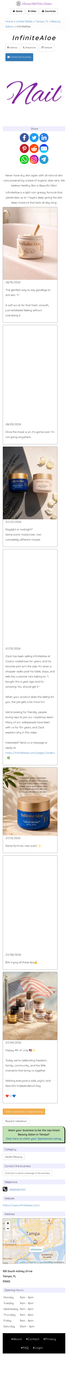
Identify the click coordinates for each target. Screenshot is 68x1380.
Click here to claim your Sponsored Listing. (34, 1138)
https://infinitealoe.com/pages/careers (30, 752)
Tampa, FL (41, 21)
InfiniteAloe (36, 1249)
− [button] (8, 1228)
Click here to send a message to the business (27, 1173)
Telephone (30, 47)
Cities (32, 11)
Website (47, 47)
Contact (33, 1339)
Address (13, 47)
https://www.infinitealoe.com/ (21, 1205)
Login (38, 1347)
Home (18, 11)
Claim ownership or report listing (24, 1111)
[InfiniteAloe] (35, 1242)
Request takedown (16, 1121)
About (17, 1339)
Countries (49, 11)
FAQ (26, 1347)
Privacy (50, 1339)
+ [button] (8, 1223)
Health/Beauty (13, 1156)
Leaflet (22, 1262)
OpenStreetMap (46, 1262)
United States (24, 21)
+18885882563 (17, 1189)
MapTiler (33, 1262)
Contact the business (20, 57)
